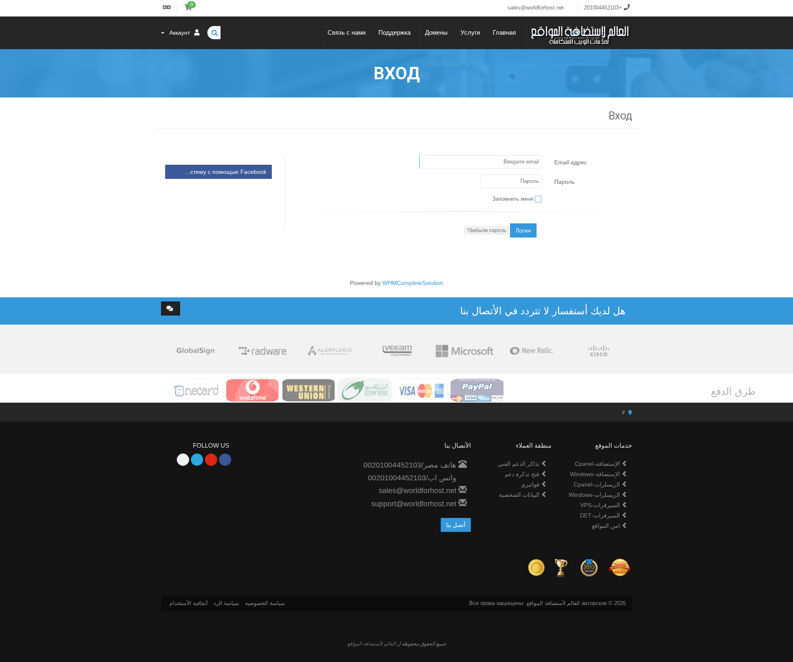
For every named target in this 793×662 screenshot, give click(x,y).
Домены (435, 32)
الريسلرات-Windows (595, 494)
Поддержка (394, 32)
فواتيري (531, 484)
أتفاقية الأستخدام (188, 603)
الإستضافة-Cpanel (598, 463)
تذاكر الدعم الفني (519, 463)
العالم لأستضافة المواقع (371, 644)
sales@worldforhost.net (418, 490)
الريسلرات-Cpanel (598, 484)
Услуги (470, 32)
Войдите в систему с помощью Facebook (215, 171)
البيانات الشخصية (520, 494)
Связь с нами (347, 32)
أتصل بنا (455, 525)
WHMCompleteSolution (412, 283)
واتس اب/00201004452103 (413, 478)
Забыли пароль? (486, 230)
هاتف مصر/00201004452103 (410, 465)
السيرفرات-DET (601, 515)
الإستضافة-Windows (596, 474)
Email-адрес (570, 162)
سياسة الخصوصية (265, 603)
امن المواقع (607, 525)
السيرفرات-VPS (601, 505)
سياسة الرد (226, 603)
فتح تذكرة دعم (523, 474)
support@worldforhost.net (414, 504)
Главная (504, 32)
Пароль (564, 181)
